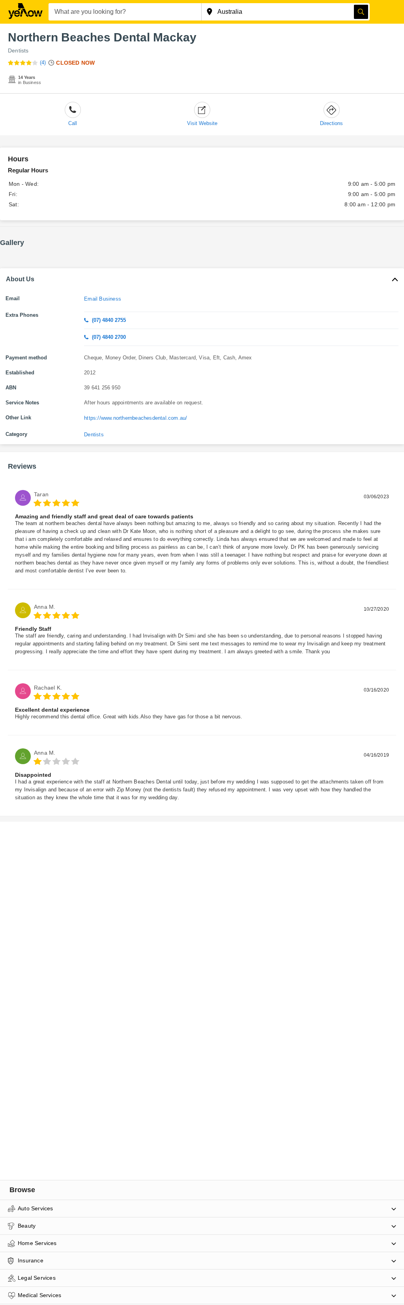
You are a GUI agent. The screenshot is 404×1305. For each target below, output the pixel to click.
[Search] (361, 12)
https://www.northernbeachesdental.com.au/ (135, 418)
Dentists (18, 50)
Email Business (102, 299)
